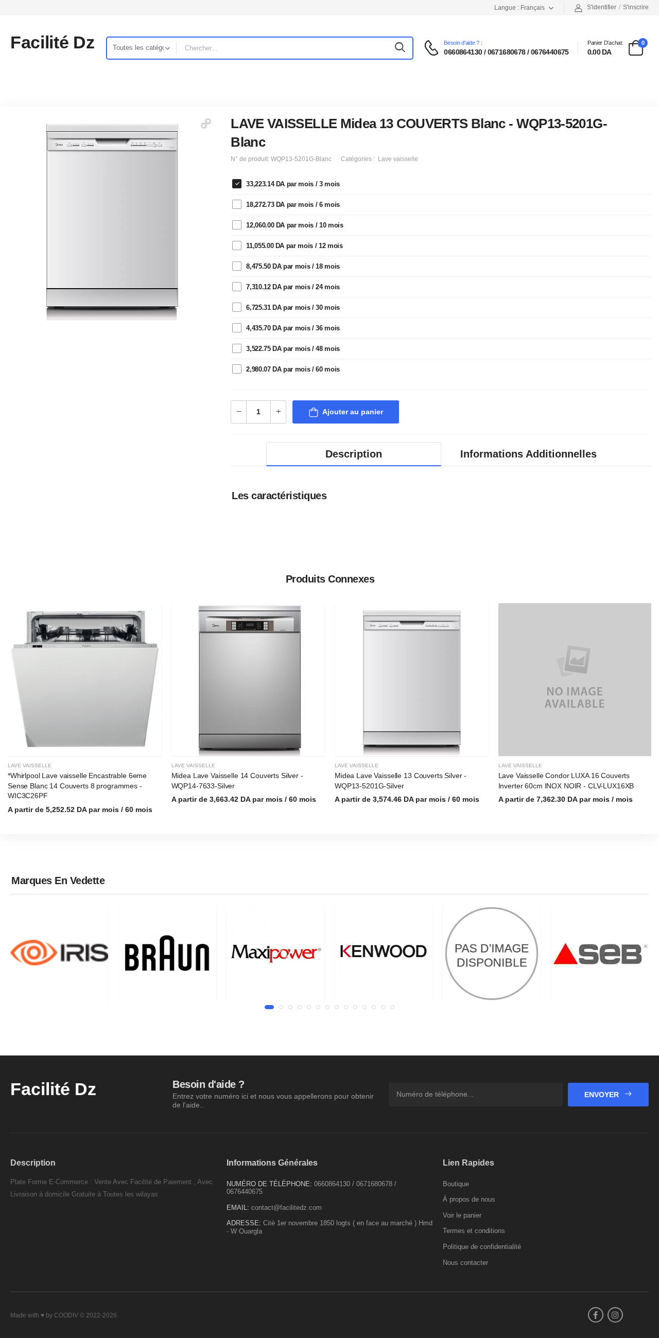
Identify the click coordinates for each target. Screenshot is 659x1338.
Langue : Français (519, 7)
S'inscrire (636, 7)
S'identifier (601, 7)
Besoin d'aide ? (461, 43)
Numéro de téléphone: (269, 1184)
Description (353, 454)
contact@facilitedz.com (286, 1207)
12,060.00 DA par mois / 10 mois (294, 225)
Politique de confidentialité (482, 1247)
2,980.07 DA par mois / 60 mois (293, 369)
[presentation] (643, 714)
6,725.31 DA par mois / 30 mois (293, 307)
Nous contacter (465, 1262)
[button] (206, 123)
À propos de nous (469, 1199)
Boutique (456, 1184)
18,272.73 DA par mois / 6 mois (293, 204)
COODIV (66, 1315)
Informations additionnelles (528, 454)
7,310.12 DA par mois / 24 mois (293, 287)
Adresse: (244, 1223)
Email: (238, 1207)
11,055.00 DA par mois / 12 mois (294, 245)
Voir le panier (462, 1215)
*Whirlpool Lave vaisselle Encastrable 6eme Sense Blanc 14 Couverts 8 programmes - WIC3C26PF (77, 785)
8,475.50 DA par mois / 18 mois (293, 266)
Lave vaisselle (29, 765)
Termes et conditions (474, 1231)
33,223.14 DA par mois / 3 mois (293, 184)
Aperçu (84, 743)
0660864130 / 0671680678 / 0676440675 (506, 52)
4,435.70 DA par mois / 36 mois (293, 328)
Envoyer (602, 1094)
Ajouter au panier (352, 412)
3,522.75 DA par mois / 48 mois (293, 348)
